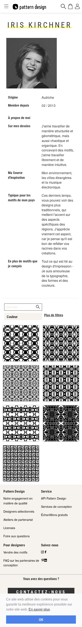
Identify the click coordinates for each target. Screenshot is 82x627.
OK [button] (41, 619)
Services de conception (56, 506)
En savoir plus (39, 609)
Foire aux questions (16, 536)
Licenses (9, 528)
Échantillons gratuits (54, 515)
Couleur (12, 317)
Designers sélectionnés (18, 511)
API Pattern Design (53, 498)
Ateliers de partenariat (18, 519)
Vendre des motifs (15, 552)
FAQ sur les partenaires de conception (21, 562)
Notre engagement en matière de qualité (18, 500)
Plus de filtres (53, 315)
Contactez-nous (41, 591)
